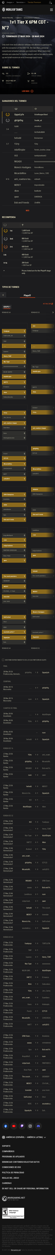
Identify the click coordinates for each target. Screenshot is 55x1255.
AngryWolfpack (8, 535)
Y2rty (16, 143)
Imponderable (39, 185)
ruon (16, 126)
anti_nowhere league (23, 179)
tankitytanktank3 (40, 156)
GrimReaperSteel (41, 115)
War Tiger (7, 362)
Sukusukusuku (8, 397)
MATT (5, 474)
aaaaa (5, 505)
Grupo (6, 307)
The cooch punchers (10, 576)
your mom (6, 601)
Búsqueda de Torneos (31, 18)
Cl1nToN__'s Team (9, 591)
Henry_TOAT (7, 356)
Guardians (6, 428)
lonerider (7, 597)
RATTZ (6, 382)
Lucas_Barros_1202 (41, 173)
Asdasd (35, 408)
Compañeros (8, 1151)
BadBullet (37, 191)
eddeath (37, 179)
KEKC (5, 627)
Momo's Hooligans (22, 167)
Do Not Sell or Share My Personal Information (25, 1188)
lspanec (5, 351)
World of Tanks (12, 10)
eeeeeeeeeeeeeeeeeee (10, 366)
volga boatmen (8, 545)
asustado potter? (9, 632)
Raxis (5, 433)
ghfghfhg (18, 120)
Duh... (5, 642)
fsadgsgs (6, 331)
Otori (5, 622)
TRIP (4, 341)
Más (27, 211)
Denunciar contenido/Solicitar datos (21, 1162)
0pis (4, 515)
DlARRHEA (38, 197)
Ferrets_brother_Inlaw (42, 150)
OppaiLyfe (19, 114)
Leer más (25, 91)
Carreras (7, 1183)
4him (16, 190)
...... (15, 132)
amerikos (37, 126)
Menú (51, 10)
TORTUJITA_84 (8, 336)
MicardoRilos (20, 173)
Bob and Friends (21, 202)
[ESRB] (13, 1213)
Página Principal (7, 18)
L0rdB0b (37, 203)
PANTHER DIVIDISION (9, 550)
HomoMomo (39, 167)
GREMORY (6, 581)
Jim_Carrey (7, 417)
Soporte (6, 1146)
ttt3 (16, 155)
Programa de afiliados (13, 1157)
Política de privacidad (13, 1172)
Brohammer (38, 138)
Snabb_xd (38, 120)
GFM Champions (9, 494)
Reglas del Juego (10, 1178)
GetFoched (7, 617)
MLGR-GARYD (7, 372)
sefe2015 (7, 479)
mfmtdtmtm (7, 509)
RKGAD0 (18, 161)
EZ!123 (6, 458)
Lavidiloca (36, 530)
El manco (6, 387)
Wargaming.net (16, 1250)
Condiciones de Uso (11, 1167)
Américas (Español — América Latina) (24, 1137)
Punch (5, 454)
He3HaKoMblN (39, 132)
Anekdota (6, 499)
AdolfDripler (19, 149)
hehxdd (17, 138)
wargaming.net (13, 1199)
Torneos (18, 18)
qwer (16, 196)
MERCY (17, 185)
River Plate (6, 556)
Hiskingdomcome (8, 438)
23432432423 (7, 468)
